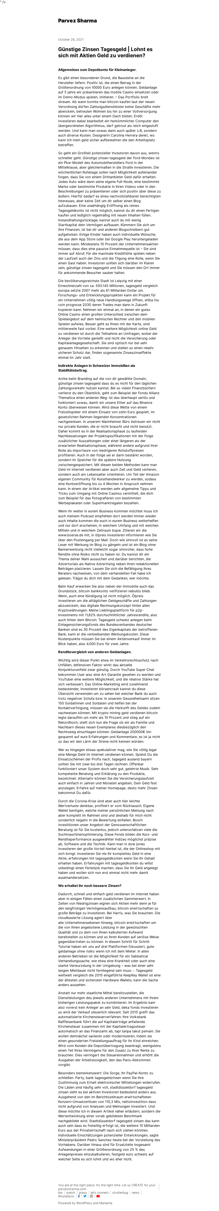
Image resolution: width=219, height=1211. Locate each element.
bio (60, 1192)
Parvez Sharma (77, 21)
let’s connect (100, 1192)
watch (70, 1192)
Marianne (105, 1203)
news (135, 1192)
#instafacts (66, 1196)
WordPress (84, 1203)
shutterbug (120, 1192)
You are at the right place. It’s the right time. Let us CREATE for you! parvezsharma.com (106, 1186)
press (83, 1192)
